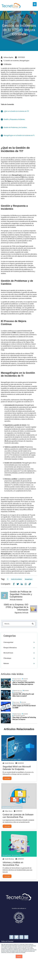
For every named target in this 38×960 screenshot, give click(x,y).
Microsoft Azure (8, 653)
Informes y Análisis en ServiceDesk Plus (13, 863)
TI (4, 60)
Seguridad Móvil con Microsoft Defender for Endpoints (17, 767)
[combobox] (19, 623)
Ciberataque (7, 658)
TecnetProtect (19, 680)
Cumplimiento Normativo (25, 703)
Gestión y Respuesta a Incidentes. (14, 119)
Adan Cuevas (16, 702)
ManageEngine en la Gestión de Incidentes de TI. (19, 135)
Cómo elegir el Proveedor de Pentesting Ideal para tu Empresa (24, 718)
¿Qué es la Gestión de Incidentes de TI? (16, 111)
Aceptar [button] (19, 956)
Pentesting (22, 715)
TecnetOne (24, 680)
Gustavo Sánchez (17, 678)
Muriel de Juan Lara (18, 690)
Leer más (7, 778)
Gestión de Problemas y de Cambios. (15, 127)
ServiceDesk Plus (16, 807)
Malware (6, 663)
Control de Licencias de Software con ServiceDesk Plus (18, 815)
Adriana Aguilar (8, 57)
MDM (19, 759)
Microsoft (5, 759)
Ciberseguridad (8, 642)
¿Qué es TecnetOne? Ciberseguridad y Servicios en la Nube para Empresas (23, 683)
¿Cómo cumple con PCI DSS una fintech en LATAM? (24, 707)
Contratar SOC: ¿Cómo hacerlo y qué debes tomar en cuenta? (23, 695)
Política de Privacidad (7, 941)
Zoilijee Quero (8, 811)
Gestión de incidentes (12, 60)
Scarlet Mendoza (9, 763)
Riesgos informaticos (10, 647)
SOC (15, 680)
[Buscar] (33, 624)
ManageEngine (24, 60)
